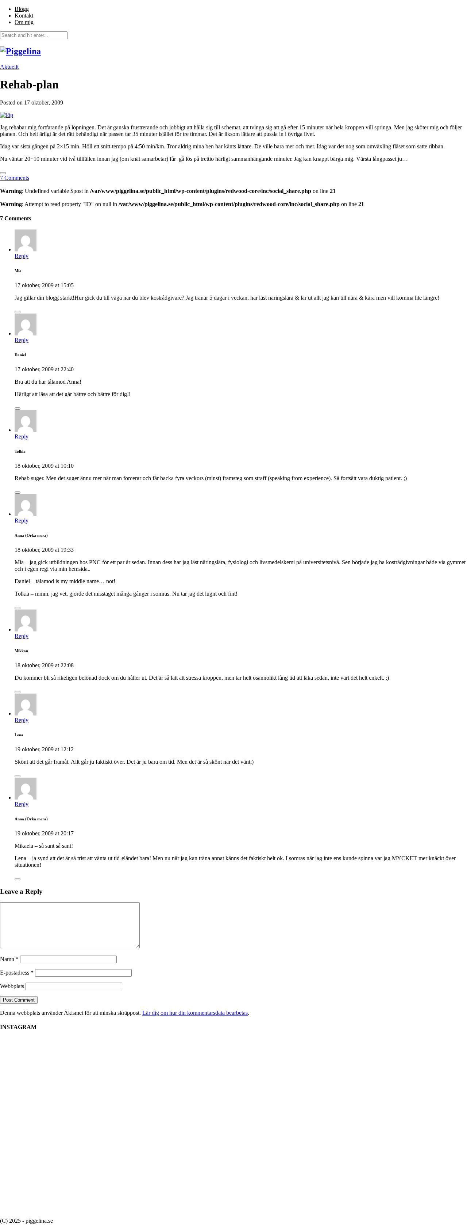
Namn (9, 959)
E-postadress (17, 972)
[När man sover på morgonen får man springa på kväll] (201, 1089)
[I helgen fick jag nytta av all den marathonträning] (398, 1099)
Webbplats (12, 986)
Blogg (22, 9)
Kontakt (24, 15)
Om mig (24, 22)
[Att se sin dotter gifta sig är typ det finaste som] (332, 1069)
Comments (14, 178)
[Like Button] (3, 173)
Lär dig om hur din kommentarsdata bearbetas (195, 1013)
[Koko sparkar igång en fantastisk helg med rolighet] (135, 1062)
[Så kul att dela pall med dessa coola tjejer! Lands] (69, 1092)
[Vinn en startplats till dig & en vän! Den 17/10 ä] (266, 1125)
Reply (21, 256)
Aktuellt (9, 67)
